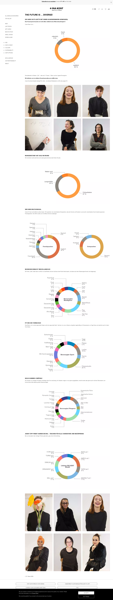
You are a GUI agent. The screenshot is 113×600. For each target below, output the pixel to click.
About (7, 62)
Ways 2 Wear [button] (8, 43)
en (95, 7)
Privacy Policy (35, 593)
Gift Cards (8, 27)
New (6, 22)
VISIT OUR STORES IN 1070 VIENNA (35, 582)
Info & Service (9, 56)
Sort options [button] (9, 51)
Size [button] (6, 40)
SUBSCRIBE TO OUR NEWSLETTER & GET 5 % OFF (77, 582)
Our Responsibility (10, 59)
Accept (86, 593)
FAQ (77, 586)
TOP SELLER (8, 17)
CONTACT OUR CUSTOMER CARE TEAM (35, 586)
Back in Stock (9, 30)
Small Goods (9, 33)
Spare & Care (8, 35)
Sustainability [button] (9, 48)
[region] (56, 594)
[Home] (56, 7)
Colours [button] (7, 46)
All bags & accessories (11, 14)
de (93, 7)
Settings (86, 596)
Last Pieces (8, 24)
